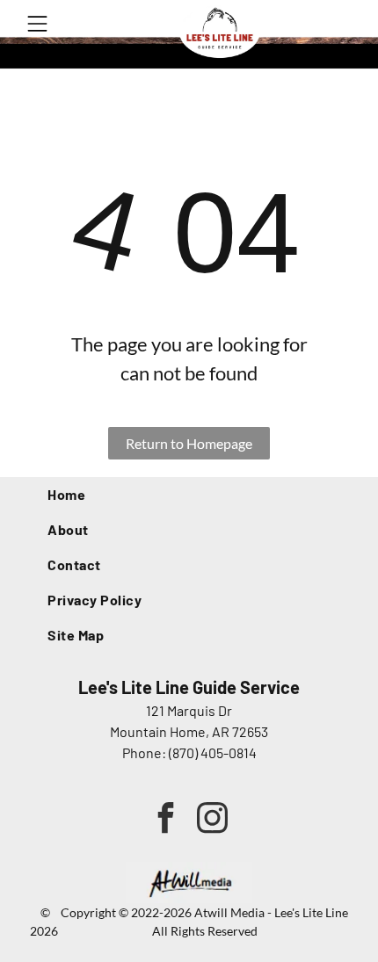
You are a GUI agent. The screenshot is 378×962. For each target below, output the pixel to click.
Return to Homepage (189, 443)
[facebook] (165, 819)
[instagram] (212, 819)
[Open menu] (37, 23)
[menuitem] (188, 494)
